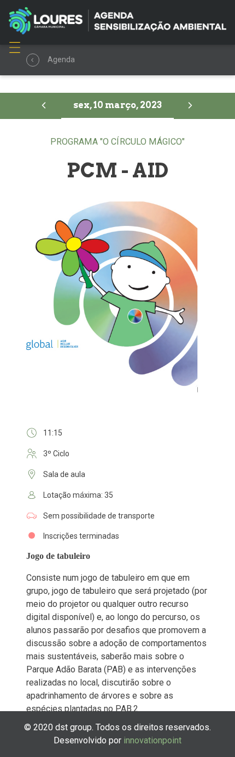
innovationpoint (152, 740)
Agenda (32, 60)
